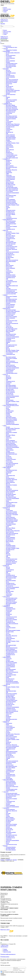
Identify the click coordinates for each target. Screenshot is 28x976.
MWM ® (5, 685)
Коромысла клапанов (11, 118)
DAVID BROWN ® (7, 219)
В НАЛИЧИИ (6, 51)
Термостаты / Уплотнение (12, 514)
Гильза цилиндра (10, 89)
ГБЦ (7, 98)
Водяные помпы (10, 183)
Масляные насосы (10, 75)
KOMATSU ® (6, 507)
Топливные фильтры (11, 847)
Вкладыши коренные (11, 64)
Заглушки (8, 215)
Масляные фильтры (10, 848)
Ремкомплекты (9, 145)
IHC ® (4, 355)
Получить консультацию (6, 920)
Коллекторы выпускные (11, 117)
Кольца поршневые (10, 60)
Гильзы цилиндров (10, 58)
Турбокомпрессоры (10, 156)
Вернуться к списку (5, 929)
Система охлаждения (11, 293)
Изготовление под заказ (11, 47)
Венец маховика (10, 147)
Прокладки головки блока (12, 786)
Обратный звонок (4, 14)
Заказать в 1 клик (4, 908)
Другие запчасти (7, 46)
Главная (2, 859)
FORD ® (5, 295)
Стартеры (8, 554)
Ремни (7, 85)
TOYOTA (5, 48)
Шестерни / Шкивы (10, 105)
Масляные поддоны (10, 184)
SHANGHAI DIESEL (8, 779)
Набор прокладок (10, 785)
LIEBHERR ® (6, 606)
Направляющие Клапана (11, 81)
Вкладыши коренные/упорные (13, 630)
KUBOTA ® (6, 565)
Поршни (8, 62)
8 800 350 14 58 (4, 19)
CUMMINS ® (6, 159)
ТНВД (7, 173)
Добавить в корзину (14, 908)
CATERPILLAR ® (7, 103)
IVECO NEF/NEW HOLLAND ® (11, 405)
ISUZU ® (5, 374)
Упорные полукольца (11, 459)
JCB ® (4, 425)
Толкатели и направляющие (12, 125)
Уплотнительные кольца (11, 63)
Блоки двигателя (10, 149)
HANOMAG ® (6, 308)
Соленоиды (8, 141)
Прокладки (8, 163)
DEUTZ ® (5, 230)
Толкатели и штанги (10, 546)
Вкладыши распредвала (11, 116)
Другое (7, 59)
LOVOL (5, 95)
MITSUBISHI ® (7, 657)
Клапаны (8, 74)
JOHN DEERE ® (7, 467)
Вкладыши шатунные (11, 66)
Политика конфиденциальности (8, 954)
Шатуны (8, 70)
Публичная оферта (5, 956)
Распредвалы (9, 83)
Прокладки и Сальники (11, 50)
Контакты (5, 10)
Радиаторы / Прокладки (11, 107)
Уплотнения (9, 56)
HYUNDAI (5, 68)
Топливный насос (10, 421)
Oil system (8, 634)
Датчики (8, 130)
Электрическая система (11, 218)
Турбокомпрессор (10, 618)
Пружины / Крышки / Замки (12, 142)
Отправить (3, 974)
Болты (7, 54)
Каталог (5, 7)
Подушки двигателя (10, 243)
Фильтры (8, 168)
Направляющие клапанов (12, 519)
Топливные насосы (10, 111)
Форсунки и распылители (12, 79)
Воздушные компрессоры (12, 157)
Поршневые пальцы (10, 138)
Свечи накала (9, 129)
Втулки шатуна (9, 86)
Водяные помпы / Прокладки (13, 52)
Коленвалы (8, 71)
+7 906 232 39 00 (4, 945)
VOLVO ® (5, 791)
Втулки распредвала (10, 55)
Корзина (3, 23)
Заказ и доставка (7, 9)
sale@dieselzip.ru (4, 20)
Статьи (5, 11)
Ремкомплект (9, 723)
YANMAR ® (6, 808)
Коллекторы (9, 460)
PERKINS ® (6, 721)
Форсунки (8, 592)
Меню (2, 5)
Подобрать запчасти (5, 858)
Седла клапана (9, 121)
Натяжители (9, 152)
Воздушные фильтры (11, 849)
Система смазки (9, 153)
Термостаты (8, 67)
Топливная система (10, 177)
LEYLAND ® (6, 596)
